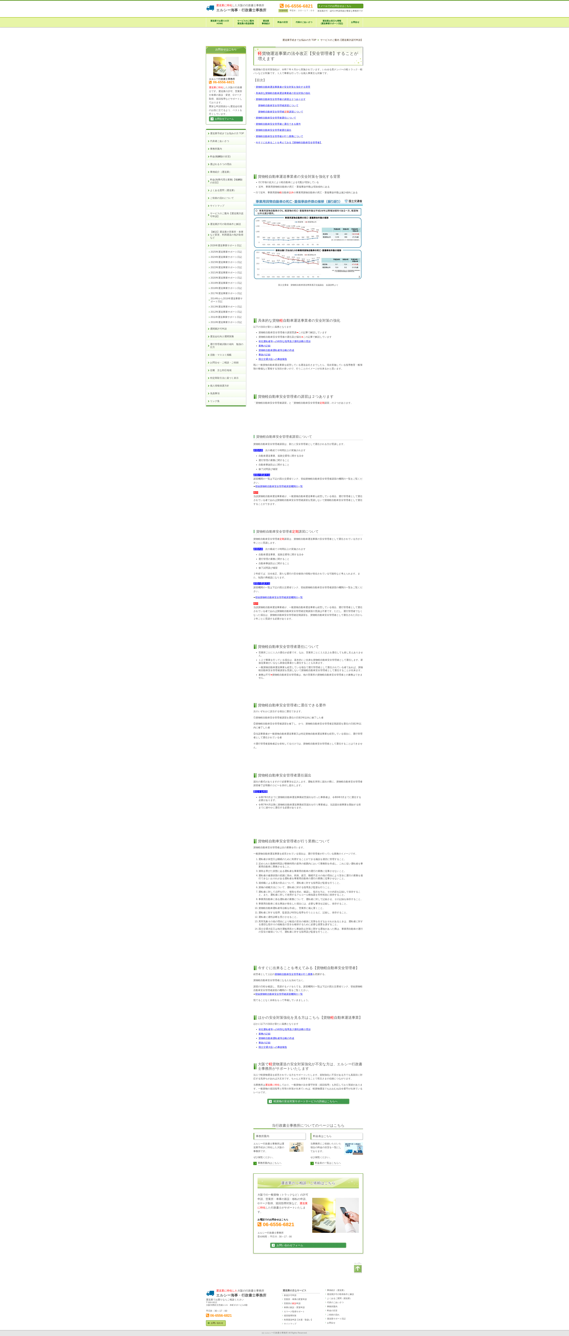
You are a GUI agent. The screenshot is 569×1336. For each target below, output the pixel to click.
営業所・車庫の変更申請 (295, 1299)
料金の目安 (332, 1310)
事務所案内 (332, 1306)
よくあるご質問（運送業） (339, 1298)
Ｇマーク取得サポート (294, 1311)
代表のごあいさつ (335, 1302)
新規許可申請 (290, 1295)
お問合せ (331, 1323)
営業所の (290, 1303)
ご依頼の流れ (333, 1314)
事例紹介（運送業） (336, 1290)
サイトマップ (290, 1324)
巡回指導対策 (290, 1315)
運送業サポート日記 (336, 1318)
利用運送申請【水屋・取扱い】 (298, 1320)
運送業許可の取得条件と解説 (340, 1294)
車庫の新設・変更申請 (294, 1307)
